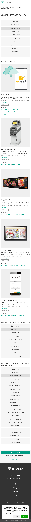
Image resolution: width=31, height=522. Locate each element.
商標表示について (24, 502)
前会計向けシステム (15, 25)
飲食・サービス (5, 104)
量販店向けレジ (15, 369)
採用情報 (15, 492)
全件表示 (15, 21)
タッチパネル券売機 (15, 35)
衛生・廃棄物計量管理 (15, 402)
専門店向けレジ (15, 372)
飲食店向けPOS (15, 31)
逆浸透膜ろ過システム (15, 399)
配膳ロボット (15, 48)
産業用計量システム (15, 426)
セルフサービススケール (15, 379)
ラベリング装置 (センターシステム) (15, 412)
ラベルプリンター (15, 429)
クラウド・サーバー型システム (15, 432)
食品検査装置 (15, 416)
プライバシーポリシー (7, 502)
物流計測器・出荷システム (15, 422)
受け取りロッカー (15, 45)
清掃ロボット (15, 51)
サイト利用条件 (16, 502)
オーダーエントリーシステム (15, 38)
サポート (15, 484)
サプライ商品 (15, 439)
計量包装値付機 (15, 392)
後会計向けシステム (17, 109)
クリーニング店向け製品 (15, 55)
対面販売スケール (15, 382)
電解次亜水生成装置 (15, 406)
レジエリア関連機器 (15, 442)
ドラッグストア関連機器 (15, 409)
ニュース (15, 495)
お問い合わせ (15, 488)
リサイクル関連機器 (15, 396)
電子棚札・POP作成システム (15, 385)
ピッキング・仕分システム (15, 419)
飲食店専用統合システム (15, 436)
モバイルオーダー (15, 41)
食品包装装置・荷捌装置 (15, 389)
